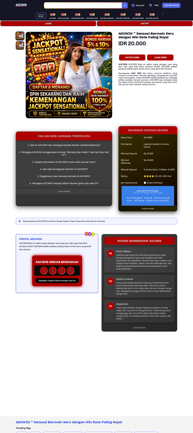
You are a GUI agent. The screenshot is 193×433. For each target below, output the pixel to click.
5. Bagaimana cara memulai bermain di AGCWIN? (64, 176)
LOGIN (48, 23)
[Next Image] (110, 75)
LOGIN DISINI (160, 57)
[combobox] (83, 5)
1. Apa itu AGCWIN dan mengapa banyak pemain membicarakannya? (64, 145)
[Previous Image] (28, 75)
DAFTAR (145, 23)
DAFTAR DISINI (132, 57)
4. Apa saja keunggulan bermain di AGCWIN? (64, 169)
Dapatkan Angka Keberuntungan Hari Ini (57, 280)
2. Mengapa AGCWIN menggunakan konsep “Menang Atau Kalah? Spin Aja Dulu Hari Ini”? (64, 153)
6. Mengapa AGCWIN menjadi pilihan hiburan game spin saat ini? (64, 183)
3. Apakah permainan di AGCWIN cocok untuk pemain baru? (64, 162)
